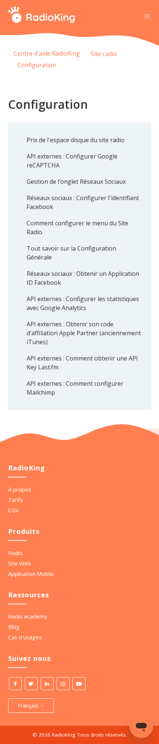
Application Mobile (31, 573)
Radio (15, 553)
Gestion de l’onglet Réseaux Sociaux (76, 181)
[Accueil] (41, 21)
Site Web (19, 563)
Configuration (36, 65)
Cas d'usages (25, 637)
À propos (19, 489)
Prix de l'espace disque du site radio (76, 140)
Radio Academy (27, 616)
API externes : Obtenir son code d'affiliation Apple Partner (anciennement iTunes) (84, 333)
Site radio (104, 54)
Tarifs (15, 499)
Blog (14, 626)
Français (29, 705)
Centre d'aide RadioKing (47, 53)
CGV (13, 510)
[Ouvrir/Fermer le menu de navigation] (147, 16)
